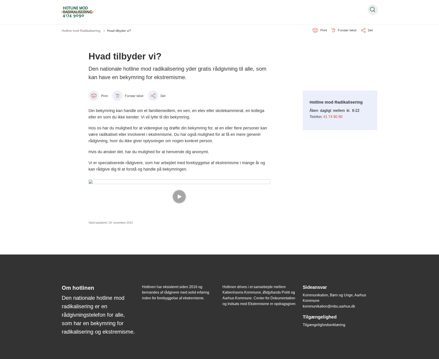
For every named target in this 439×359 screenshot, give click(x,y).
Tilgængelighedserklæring (324, 325)
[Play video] (179, 197)
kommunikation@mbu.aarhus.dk (329, 306)
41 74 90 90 (333, 117)
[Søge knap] (373, 10)
